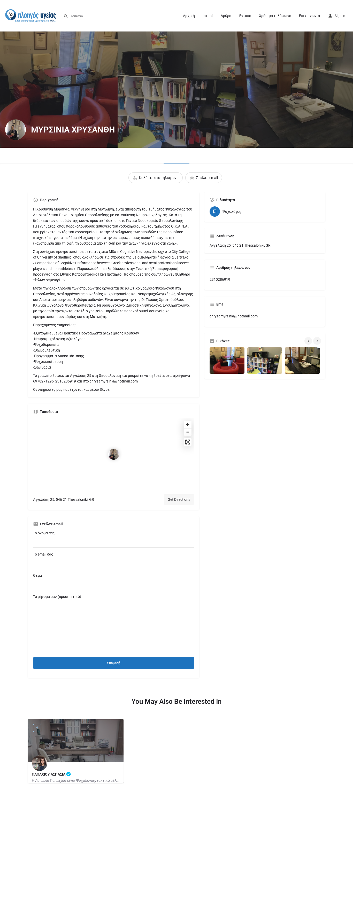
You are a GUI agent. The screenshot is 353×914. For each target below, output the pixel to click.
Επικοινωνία (309, 16)
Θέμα (37, 575)
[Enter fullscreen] (187, 442)
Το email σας (43, 554)
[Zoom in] (187, 424)
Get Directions (179, 499)
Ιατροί (208, 16)
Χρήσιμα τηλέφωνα (275, 16)
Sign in (340, 16)
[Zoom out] (187, 432)
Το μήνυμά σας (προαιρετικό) (57, 597)
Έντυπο (245, 16)
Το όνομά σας (44, 533)
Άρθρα (226, 16)
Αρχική (189, 16)
